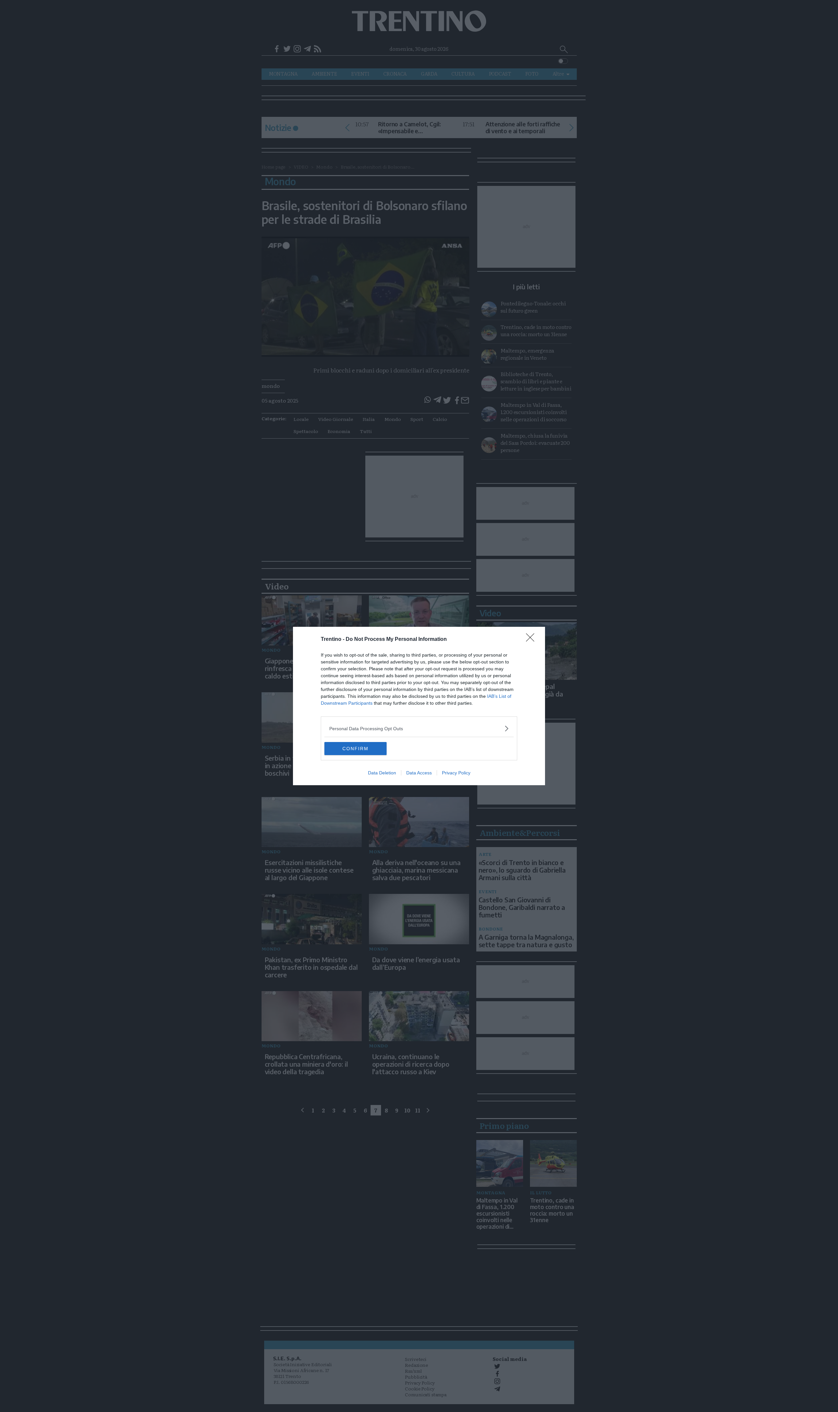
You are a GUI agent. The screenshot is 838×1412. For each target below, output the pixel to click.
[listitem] (419, 728)
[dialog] (419, 706)
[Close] (532, 639)
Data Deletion (382, 772)
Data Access (419, 772)
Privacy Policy (456, 772)
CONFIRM (355, 748)
